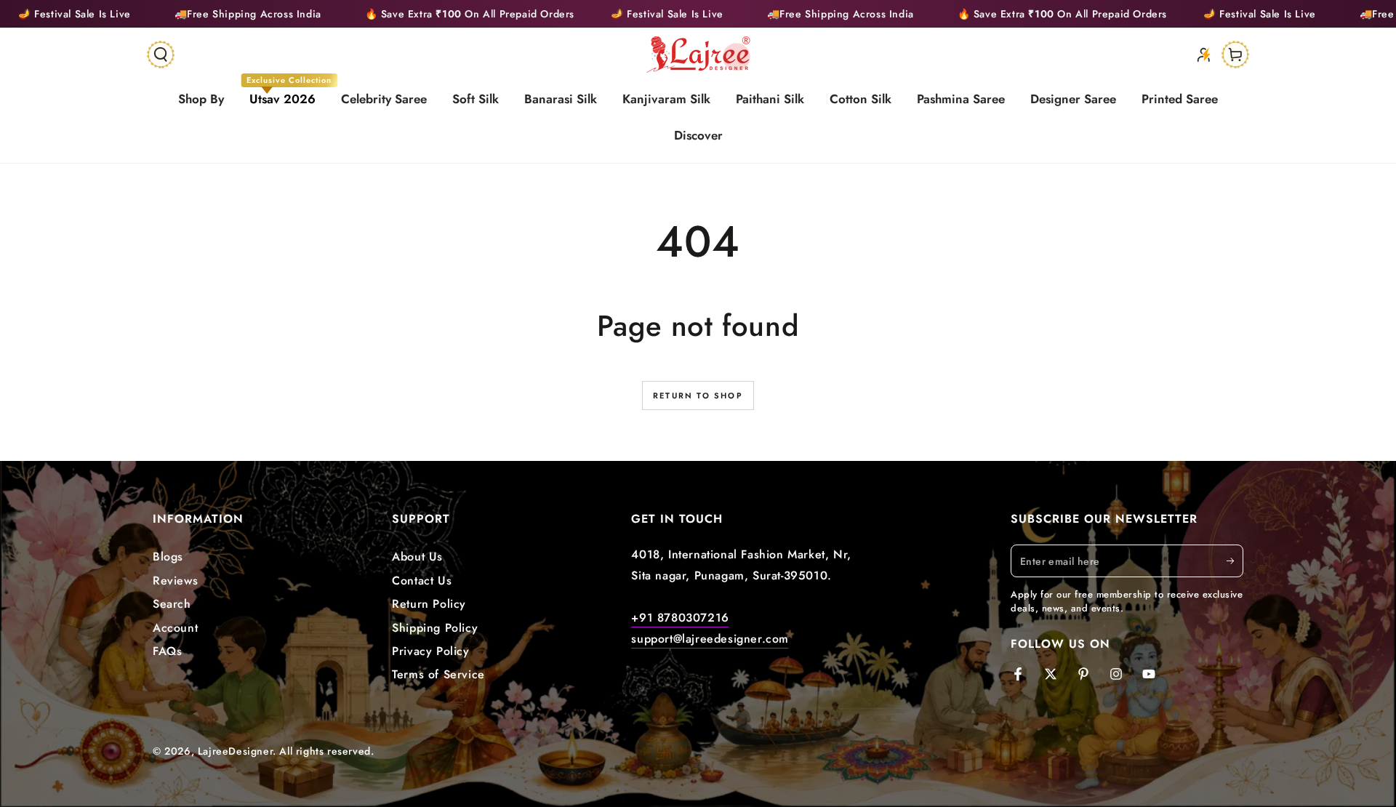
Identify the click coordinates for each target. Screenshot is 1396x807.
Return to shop (698, 395)
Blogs (168, 556)
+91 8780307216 (680, 617)
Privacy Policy (430, 651)
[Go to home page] (698, 54)
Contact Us (422, 580)
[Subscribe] (1235, 561)
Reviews (175, 580)
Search (172, 603)
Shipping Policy (435, 627)
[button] (161, 55)
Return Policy (429, 603)
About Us (417, 556)
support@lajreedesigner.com (710, 638)
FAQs (167, 651)
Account (175, 627)
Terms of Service (438, 674)
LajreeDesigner (235, 751)
